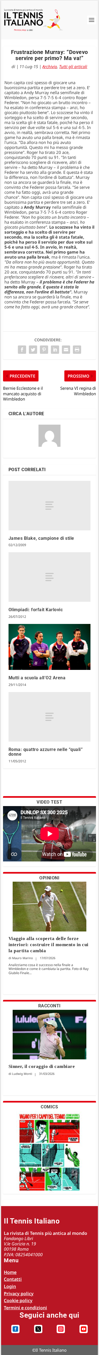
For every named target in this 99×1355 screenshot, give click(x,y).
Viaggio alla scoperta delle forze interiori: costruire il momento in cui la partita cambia (49, 944)
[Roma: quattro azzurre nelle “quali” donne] (50, 717)
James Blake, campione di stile (41, 538)
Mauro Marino (22, 958)
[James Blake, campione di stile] (50, 505)
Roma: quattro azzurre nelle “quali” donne (46, 752)
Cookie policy (18, 1300)
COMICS (49, 1106)
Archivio (49, 66)
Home (10, 1272)
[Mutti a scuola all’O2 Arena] (50, 647)
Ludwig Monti (22, 1074)
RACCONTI (49, 1005)
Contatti (13, 1279)
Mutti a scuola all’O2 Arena (37, 677)
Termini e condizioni (25, 1308)
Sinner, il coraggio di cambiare (42, 1066)
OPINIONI (49, 878)
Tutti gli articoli (73, 66)
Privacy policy (19, 1294)
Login (10, 1286)
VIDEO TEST (49, 802)
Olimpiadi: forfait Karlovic (36, 609)
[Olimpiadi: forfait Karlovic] (50, 577)
